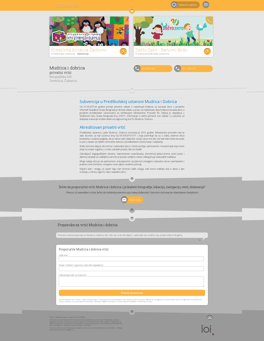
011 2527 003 (148, 68)
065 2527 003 (189, 68)
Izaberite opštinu (188, 4)
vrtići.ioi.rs (66, 5)
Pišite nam (134, 199)
